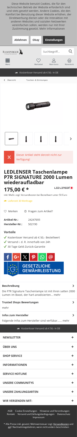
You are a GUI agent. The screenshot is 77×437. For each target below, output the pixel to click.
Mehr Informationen (52, 28)
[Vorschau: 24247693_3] (40, 138)
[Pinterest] (34, 257)
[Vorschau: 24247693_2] (26, 138)
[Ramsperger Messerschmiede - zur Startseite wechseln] (19, 51)
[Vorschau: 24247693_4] (55, 138)
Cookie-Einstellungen (26, 410)
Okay (36, 40)
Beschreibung (10, 286)
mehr (57, 295)
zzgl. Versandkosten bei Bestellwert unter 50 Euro (41, 194)
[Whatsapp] (42, 257)
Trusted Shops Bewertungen (20, 302)
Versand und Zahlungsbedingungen (36, 414)
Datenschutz (63, 414)
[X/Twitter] (25, 257)
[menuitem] (69, 61)
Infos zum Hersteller (15, 315)
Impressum (38, 417)
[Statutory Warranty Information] (34, 269)
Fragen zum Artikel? (40, 211)
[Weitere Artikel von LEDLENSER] (63, 188)
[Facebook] (8, 257)
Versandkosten (61, 424)
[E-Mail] (51, 257)
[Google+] (16, 257)
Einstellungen (54, 40)
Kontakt (11, 414)
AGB (10, 410)
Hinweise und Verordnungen (54, 410)
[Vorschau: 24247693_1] (11, 138)
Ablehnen (20, 40)
